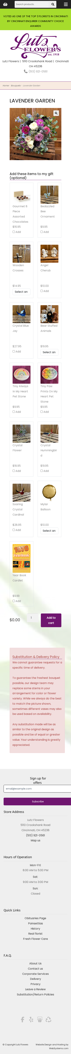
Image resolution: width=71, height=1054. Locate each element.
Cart (5, 4)
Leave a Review (35, 989)
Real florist (35, 934)
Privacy (35, 984)
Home (6, 85)
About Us (35, 963)
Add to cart (51, 620)
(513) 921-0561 (38, 71)
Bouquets (16, 85)
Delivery (35, 979)
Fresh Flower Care (35, 939)
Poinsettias (35, 923)
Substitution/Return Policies (35, 994)
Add (18, 232)
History (35, 929)
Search (53, 5)
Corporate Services (35, 974)
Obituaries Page (35, 918)
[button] (56, 113)
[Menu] (66, 4)
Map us (35, 840)
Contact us (35, 969)
